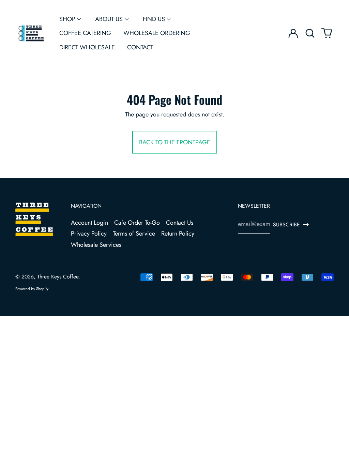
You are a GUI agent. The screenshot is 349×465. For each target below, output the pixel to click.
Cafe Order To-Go (137, 222)
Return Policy (177, 233)
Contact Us (179, 222)
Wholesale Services (96, 244)
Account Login (89, 222)
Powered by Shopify (31, 288)
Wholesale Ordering (156, 33)
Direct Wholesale (87, 47)
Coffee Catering (85, 33)
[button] (310, 34)
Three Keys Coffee (57, 276)
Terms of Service (134, 233)
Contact (140, 47)
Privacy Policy (89, 233)
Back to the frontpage (174, 142)
